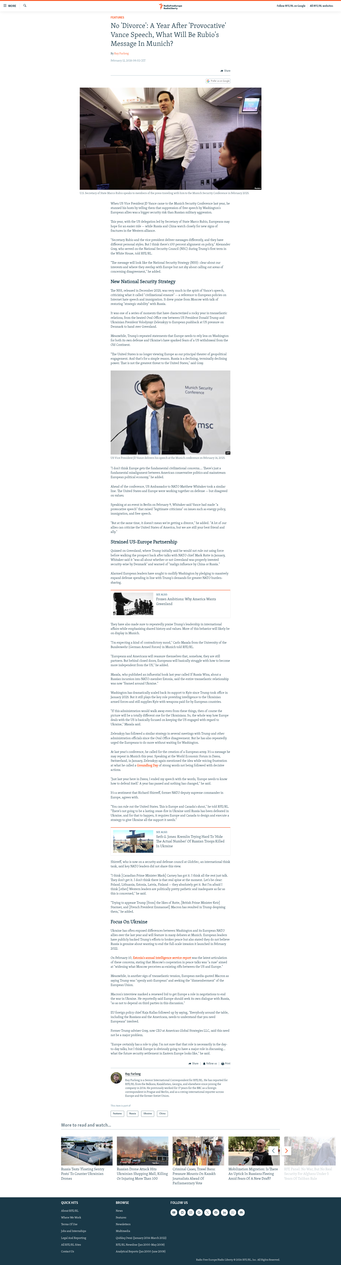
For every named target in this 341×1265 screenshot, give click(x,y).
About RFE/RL (70, 1211)
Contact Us (67, 1251)
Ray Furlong (121, 53)
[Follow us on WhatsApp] (232, 1212)
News (119, 1211)
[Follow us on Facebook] (216, 1212)
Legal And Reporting (73, 1238)
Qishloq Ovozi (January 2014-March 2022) (141, 1238)
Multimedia (123, 1231)
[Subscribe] (241, 1212)
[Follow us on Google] (199, 1212)
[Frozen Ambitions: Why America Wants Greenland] (133, 604)
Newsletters (123, 1224)
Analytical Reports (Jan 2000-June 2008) (141, 1251)
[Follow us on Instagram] (190, 1212)
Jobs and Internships (73, 1231)
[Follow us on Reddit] (182, 1212)
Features (117, 17)
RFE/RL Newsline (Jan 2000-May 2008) (140, 1244)
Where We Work (71, 1217)
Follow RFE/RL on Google (291, 6)
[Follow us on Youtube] (173, 1212)
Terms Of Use (69, 1224)
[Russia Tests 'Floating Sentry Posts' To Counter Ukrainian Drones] (87, 1151)
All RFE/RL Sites (71, 1244)
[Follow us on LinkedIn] (224, 1212)
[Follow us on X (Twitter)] (207, 1212)
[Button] (225, 71)
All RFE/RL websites (321, 6)
